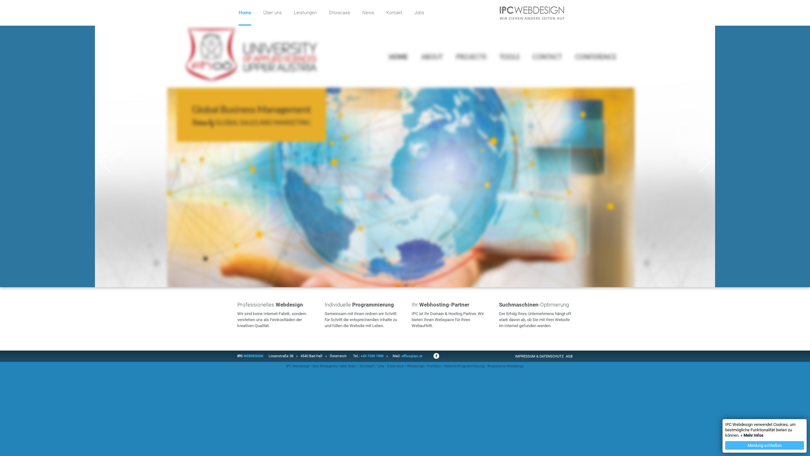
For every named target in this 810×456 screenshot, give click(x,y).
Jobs (419, 13)
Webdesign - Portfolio (424, 366)
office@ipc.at (412, 356)
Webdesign (253, 356)
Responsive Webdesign (506, 366)
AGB (569, 356)
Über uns (272, 13)
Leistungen (305, 13)
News (368, 13)
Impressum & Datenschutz (539, 356)
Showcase (339, 13)
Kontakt (394, 13)
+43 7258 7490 (372, 356)
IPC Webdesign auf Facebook (436, 356)
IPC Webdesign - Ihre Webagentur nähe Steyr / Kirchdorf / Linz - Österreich (345, 366)
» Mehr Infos (751, 435)
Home (245, 13)
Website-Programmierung (464, 366)
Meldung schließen (765, 445)
